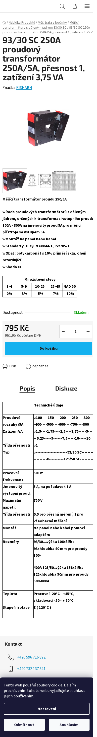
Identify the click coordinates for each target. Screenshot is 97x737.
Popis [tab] (27, 388)
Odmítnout (24, 725)
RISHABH (24, 87)
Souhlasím (69, 725)
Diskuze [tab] (66, 388)
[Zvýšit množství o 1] (88, 331)
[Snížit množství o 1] (63, 331)
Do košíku (49, 348)
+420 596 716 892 (31, 657)
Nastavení (47, 709)
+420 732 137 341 (31, 668)
